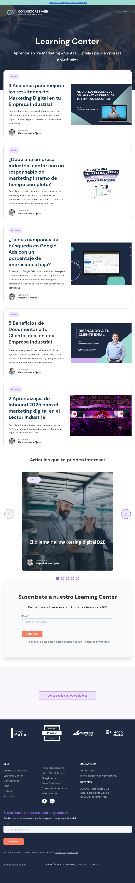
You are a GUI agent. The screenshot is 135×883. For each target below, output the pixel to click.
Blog (6, 786)
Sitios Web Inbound (53, 773)
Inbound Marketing (53, 768)
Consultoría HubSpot (54, 788)
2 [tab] (62, 578)
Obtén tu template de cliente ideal (68, 2)
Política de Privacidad (96, 641)
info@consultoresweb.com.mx (98, 775)
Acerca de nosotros (15, 770)
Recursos (8, 796)
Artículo (15, 230)
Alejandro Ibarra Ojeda (29, 133)
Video (14, 150)
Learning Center (13, 775)
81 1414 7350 (87, 770)
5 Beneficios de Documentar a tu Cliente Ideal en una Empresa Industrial (31, 332)
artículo (15, 389)
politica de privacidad (66, 852)
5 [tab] (77, 578)
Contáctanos (11, 780)
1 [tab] (57, 578)
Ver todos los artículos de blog (67, 695)
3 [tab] (67, 578)
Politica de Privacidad (14, 864)
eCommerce (49, 793)
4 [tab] (72, 578)
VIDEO (14, 76)
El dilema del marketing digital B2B (67, 542)
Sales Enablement (52, 783)
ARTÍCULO (33, 480)
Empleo (8, 791)
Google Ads (49, 778)
